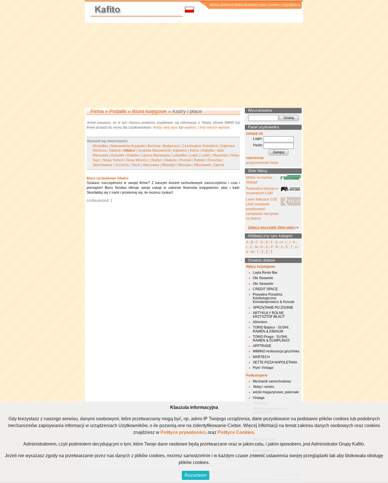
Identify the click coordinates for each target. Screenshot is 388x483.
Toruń (136, 165)
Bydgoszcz (171, 146)
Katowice (180, 150)
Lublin (205, 155)
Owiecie (170, 160)
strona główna (220, 5)
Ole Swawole (263, 278)
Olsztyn (156, 160)
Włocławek (202, 165)
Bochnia (154, 146)
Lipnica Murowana (155, 155)
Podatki (117, 111)
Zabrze (218, 165)
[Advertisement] (194, 65)
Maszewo (220, 155)
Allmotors (260, 322)
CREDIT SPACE (265, 289)
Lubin (193, 155)
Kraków (133, 155)
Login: (258, 139)
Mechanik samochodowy (272, 381)
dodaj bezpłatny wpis (250, 5)
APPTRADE (262, 346)
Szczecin (122, 165)
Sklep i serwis (263, 387)
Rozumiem (195, 475)
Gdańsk (115, 150)
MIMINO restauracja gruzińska (276, 351)
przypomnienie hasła (262, 163)
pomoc (274, 5)
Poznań (185, 160)
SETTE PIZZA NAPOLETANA (275, 362)
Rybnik (199, 160)
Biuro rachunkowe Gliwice (108, 178)
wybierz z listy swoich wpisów (207, 127)
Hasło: (258, 145)
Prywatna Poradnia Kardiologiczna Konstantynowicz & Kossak (273, 298)
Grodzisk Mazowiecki (154, 150)
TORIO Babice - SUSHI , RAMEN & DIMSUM (271, 329)
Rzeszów (214, 160)
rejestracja (255, 158)
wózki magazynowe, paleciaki (276, 392)
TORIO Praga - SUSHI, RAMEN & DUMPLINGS (271, 338)
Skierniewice (102, 165)
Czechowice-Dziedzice (200, 146)
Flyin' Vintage (263, 368)
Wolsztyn (169, 165)
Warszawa (151, 165)
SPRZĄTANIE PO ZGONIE (273, 308)
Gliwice (129, 150)
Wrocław (184, 165)
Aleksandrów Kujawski (127, 146)
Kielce (194, 150)
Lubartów (179, 155)
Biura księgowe (149, 111)
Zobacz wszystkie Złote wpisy (272, 227)
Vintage (259, 398)
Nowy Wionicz (137, 160)
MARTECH (261, 357)
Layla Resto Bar (265, 273)
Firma (97, 111)
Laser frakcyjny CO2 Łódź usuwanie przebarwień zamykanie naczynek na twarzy (262, 208)
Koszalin (117, 155)
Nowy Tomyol (113, 160)
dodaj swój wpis (165, 127)
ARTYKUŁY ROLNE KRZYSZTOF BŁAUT (269, 315)
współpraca (291, 5)
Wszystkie (100, 146)
